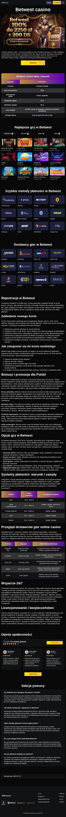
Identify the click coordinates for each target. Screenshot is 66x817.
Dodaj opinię (54, 642)
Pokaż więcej (33, 674)
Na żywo (23, 133)
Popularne (7, 133)
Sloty (56, 133)
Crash (40, 133)
